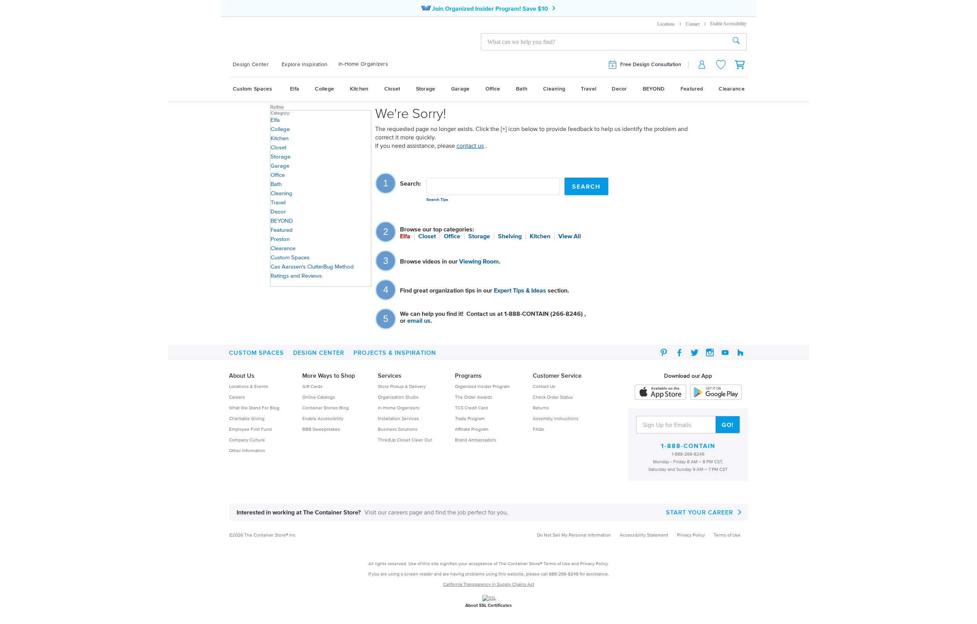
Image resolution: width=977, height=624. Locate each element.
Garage (460, 89)
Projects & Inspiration (394, 352)
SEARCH (586, 186)
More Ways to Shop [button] (328, 375)
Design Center (251, 64)
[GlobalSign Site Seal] (489, 597)
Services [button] (389, 375)
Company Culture (247, 439)
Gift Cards (312, 386)
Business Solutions (398, 429)
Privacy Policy (691, 534)
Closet (392, 89)
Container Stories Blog (325, 407)
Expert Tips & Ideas (520, 290)
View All (569, 236)
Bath (521, 89)
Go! (728, 424)
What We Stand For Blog (254, 407)
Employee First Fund (250, 429)
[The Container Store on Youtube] (725, 352)
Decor (619, 89)
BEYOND (654, 89)
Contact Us (544, 386)
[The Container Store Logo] (308, 40)
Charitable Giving (246, 418)
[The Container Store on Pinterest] (664, 352)
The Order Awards (473, 396)
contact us (470, 145)
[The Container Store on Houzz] (740, 352)
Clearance (732, 89)
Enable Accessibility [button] (728, 23)
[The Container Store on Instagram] (709, 352)
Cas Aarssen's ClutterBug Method (312, 266)
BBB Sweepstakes (321, 429)
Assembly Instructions (556, 418)
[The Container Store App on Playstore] (716, 392)
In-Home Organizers (363, 64)
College (324, 89)
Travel (588, 89)
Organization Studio (398, 396)
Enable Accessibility (322, 418)
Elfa (294, 89)
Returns (541, 407)
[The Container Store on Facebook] (679, 352)
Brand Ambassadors (475, 439)
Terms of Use (727, 534)
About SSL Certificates (488, 605)
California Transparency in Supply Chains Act (488, 584)
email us (418, 320)
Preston (280, 239)
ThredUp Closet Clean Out (405, 439)
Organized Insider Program (482, 386)
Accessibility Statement (644, 534)
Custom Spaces (252, 89)
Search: (410, 183)
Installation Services (398, 418)
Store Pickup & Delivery (402, 386)
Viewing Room (479, 261)
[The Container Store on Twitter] (694, 352)
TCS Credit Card (471, 407)
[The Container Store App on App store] (660, 392)
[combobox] (603, 42)
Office (492, 89)
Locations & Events (248, 386)
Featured (691, 89)
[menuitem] (255, 64)
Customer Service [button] (557, 375)
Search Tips (437, 199)
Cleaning (554, 89)
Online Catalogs (318, 396)
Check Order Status (553, 396)
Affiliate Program (471, 429)
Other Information (247, 450)
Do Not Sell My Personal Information (574, 534)
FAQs (538, 429)
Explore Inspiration (305, 64)
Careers (237, 396)
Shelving (510, 236)
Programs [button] (468, 375)
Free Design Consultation (650, 64)
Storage (425, 89)
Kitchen (359, 89)
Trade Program (470, 418)
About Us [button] (242, 375)
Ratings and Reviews (296, 275)
